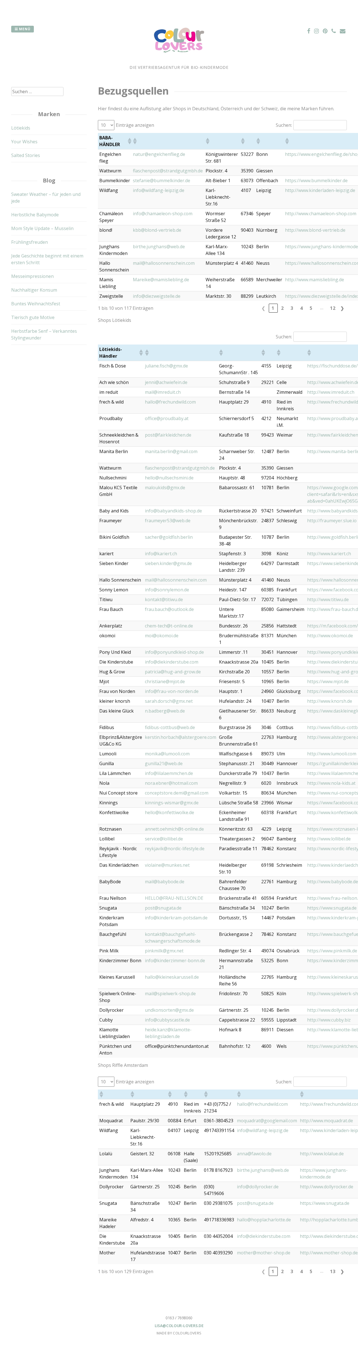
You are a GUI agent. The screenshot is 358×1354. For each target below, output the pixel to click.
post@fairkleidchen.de (168, 435)
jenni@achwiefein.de (166, 382)
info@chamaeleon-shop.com (162, 213)
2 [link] (282, 308)
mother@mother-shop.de (263, 1253)
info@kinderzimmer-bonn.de (175, 960)
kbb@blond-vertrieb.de (157, 230)
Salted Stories (25, 155)
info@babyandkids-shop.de (173, 511)
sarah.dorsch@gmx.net (169, 701)
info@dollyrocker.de (258, 1187)
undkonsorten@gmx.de (169, 1010)
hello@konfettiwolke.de (169, 812)
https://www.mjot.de (328, 681)
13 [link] (333, 1271)
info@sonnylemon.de (167, 590)
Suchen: (284, 125)
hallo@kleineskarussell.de (172, 977)
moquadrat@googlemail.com (267, 1121)
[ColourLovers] (179, 61)
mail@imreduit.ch (163, 392)
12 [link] (333, 308)
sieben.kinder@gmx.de (168, 563)
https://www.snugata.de (332, 908)
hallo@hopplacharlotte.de (264, 1220)
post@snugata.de (163, 908)
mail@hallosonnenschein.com (164, 263)
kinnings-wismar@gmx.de (172, 803)
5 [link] (311, 308)
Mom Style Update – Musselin (42, 228)
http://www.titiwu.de (328, 599)
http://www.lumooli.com (331, 754)
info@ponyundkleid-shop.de (174, 652)
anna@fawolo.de (254, 1154)
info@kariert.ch (161, 553)
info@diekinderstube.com (171, 662)
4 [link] (301, 308)
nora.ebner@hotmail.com (171, 783)
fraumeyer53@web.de (167, 520)
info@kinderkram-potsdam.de (176, 918)
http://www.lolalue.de (322, 1154)
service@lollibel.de (164, 839)
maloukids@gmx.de (165, 487)
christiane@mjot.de (165, 681)
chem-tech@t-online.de (169, 626)
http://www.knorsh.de (329, 701)
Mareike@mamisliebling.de (161, 280)
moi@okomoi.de (161, 636)
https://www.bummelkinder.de (316, 180)
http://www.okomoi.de (330, 636)
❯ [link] (342, 308)
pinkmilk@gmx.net (164, 951)
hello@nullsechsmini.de (169, 478)
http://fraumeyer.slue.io (332, 520)
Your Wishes (24, 142)
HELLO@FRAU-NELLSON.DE (174, 898)
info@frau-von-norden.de (172, 691)
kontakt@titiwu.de (164, 599)
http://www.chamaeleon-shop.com (320, 213)
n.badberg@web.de (165, 711)
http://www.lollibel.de (329, 839)
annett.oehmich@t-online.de (174, 829)
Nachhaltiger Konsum (34, 290)
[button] (129, 141)
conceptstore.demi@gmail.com (176, 793)
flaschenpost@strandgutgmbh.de (168, 171)
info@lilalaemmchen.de (169, 773)
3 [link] (292, 308)
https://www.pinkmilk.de (332, 951)
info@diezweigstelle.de (156, 296)
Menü (24, 29)
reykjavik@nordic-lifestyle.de (174, 848)
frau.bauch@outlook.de (169, 609)
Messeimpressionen (32, 276)
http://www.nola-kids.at (331, 783)
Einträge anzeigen (135, 125)
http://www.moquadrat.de (326, 1121)
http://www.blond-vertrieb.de (315, 230)
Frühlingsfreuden (29, 242)
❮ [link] (263, 308)
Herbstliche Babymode (35, 215)
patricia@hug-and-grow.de (173, 672)
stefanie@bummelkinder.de (161, 180)
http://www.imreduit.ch (330, 392)
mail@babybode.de (164, 882)
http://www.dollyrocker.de (326, 1187)
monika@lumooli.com (167, 754)
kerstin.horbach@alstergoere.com (180, 737)
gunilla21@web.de (164, 763)
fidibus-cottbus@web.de (170, 727)
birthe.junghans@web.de (159, 246)
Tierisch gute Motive (33, 317)
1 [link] (273, 308)
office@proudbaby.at (167, 418)
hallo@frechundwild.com (170, 402)
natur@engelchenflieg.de (159, 154)
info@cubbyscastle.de (167, 1020)
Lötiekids (20, 128)
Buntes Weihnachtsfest (35, 304)
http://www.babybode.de (332, 882)
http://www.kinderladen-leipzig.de (320, 190)
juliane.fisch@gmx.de (166, 366)
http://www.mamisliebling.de (314, 280)
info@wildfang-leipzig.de (158, 190)
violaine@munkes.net (167, 865)
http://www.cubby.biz (329, 1020)
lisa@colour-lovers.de (179, 1325)
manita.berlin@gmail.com (171, 451)
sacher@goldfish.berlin (169, 537)
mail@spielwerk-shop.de (170, 993)
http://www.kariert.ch (329, 553)
